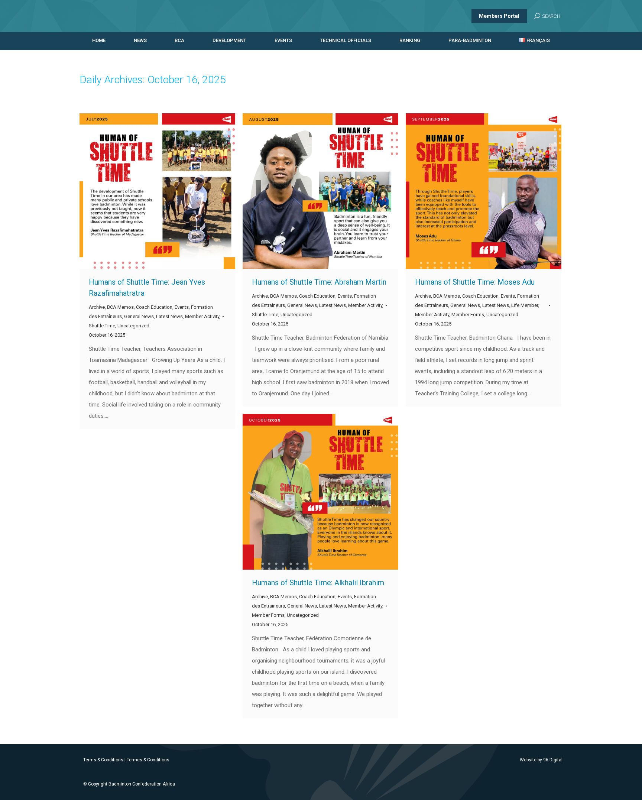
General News (139, 316)
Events (182, 307)
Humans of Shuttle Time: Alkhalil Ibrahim (318, 582)
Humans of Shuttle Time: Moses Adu (475, 282)
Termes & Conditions (148, 759)
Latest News (169, 316)
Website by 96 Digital (541, 759)
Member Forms (467, 314)
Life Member (524, 305)
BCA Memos (120, 307)
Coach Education (154, 307)
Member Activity (202, 316)
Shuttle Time (102, 325)
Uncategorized (133, 325)
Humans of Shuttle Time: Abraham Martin (319, 282)
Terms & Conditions (103, 759)
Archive (97, 307)
